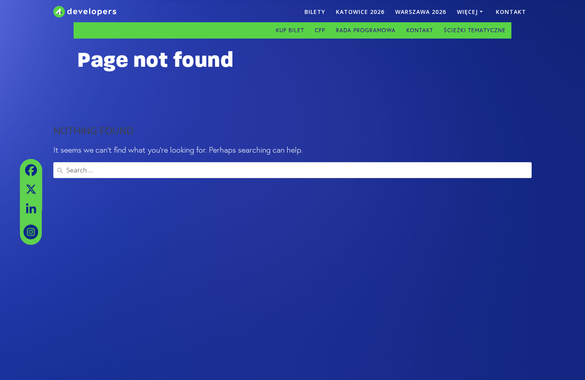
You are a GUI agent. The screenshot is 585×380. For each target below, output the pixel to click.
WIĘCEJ (467, 12)
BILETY (314, 12)
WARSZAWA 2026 (420, 12)
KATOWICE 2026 (360, 12)
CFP (320, 30)
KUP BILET (290, 30)
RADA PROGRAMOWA (366, 30)
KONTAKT (511, 12)
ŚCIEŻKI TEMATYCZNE (475, 30)
